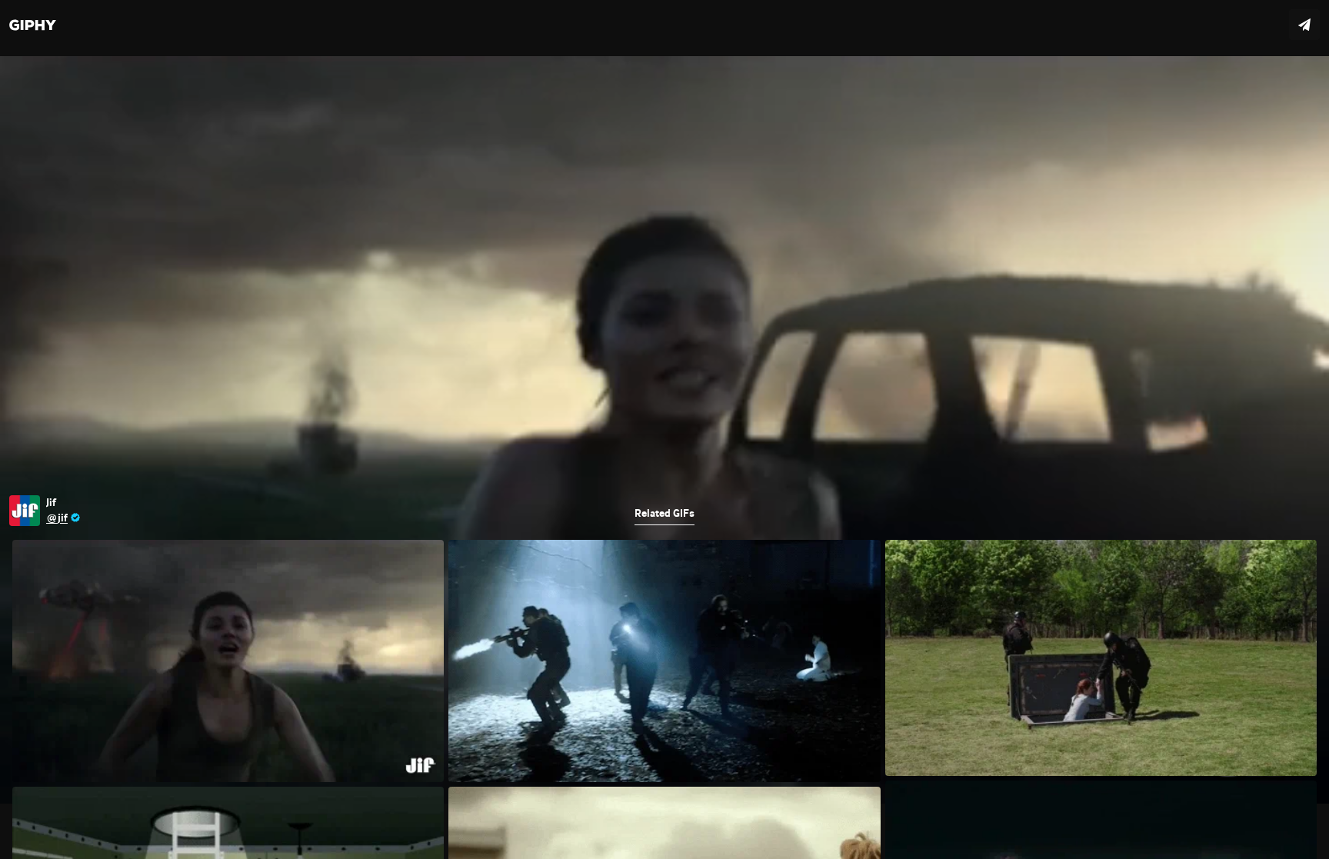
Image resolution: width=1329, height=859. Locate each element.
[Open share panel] (1304, 24)
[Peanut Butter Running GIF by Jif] (664, 429)
